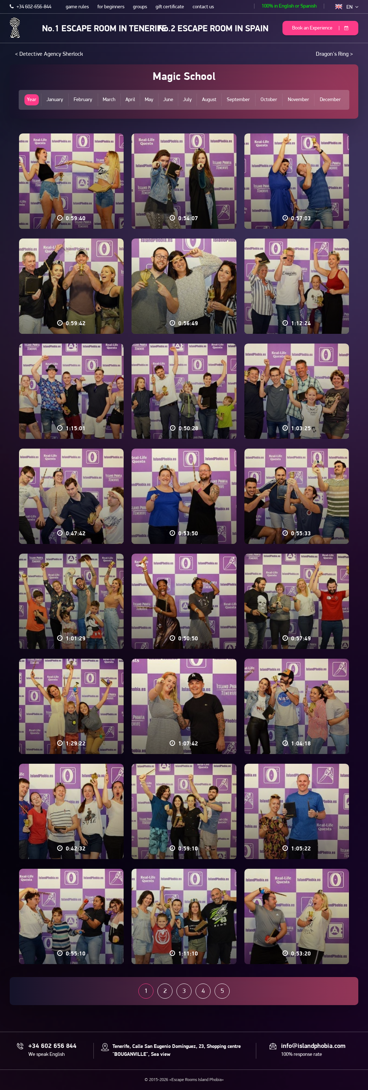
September (238, 100)
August (209, 100)
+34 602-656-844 (33, 7)
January (54, 100)
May (149, 100)
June (168, 100)
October (269, 100)
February (83, 100)
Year (31, 100)
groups (140, 7)
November (298, 100)
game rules (77, 7)
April (130, 100)
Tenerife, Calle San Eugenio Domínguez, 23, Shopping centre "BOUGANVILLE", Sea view (176, 1050)
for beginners (110, 7)
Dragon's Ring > (334, 54)
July (187, 100)
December (330, 100)
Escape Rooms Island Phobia (15, 27)
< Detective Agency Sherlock (49, 54)
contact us (203, 7)
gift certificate (170, 7)
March (109, 100)
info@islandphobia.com (313, 1046)
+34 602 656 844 (52, 1046)
